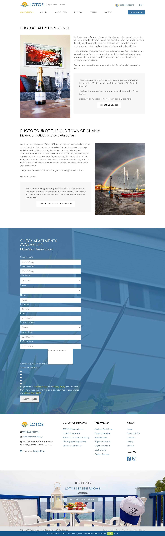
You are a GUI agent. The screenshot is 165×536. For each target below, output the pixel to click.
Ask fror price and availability (55, 204)
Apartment (25, 275)
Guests (23, 285)
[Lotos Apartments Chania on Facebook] (129, 458)
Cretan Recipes (102, 454)
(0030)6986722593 (127, 5)
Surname (24, 304)
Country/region (27, 322)
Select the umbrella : (29, 368)
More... (116, 534)
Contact (108, 12)
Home (129, 429)
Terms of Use (41, 387)
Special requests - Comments (33, 364)
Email (22, 313)
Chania (43, 12)
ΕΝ (141, 5)
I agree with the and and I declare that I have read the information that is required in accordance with (49, 390)
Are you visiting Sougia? (82, 499)
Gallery (93, 12)
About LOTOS (61, 12)
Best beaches (101, 438)
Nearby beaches (103, 433)
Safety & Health (108, 530)
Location (78, 12)
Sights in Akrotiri (102, 442)
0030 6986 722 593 (30, 432)
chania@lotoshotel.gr (32, 437)
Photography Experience (74, 442)
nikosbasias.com (109, 105)
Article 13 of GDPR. (32, 393)
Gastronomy (100, 450)
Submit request (30, 399)
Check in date (26, 257)
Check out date (27, 266)
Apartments (26, 12)
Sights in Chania (102, 446)
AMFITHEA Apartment (73, 429)
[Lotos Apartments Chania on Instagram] (134, 458)
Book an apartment (72, 446)
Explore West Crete (103, 429)
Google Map (39, 451)
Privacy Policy (58, 387)
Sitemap (142, 530)
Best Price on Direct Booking (76, 438)
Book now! (135, 12)
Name (23, 295)
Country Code (26, 332)
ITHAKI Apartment (71, 433)
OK (110, 534)
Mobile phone (26, 341)
